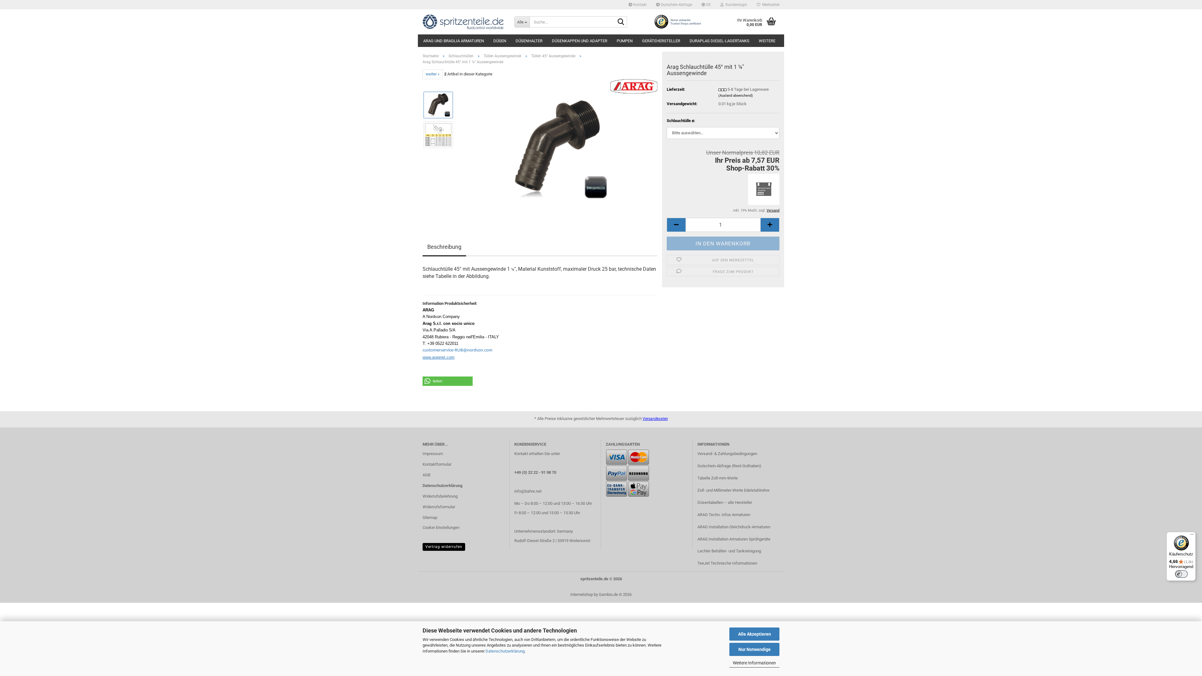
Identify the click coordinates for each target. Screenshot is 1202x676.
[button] (706, 4)
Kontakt (639, 5)
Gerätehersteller (661, 40)
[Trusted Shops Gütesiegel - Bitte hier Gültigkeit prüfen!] (677, 21)
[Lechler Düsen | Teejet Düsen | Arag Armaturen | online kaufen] (464, 21)
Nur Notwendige (754, 649)
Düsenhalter (529, 40)
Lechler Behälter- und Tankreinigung (729, 551)
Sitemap (430, 517)
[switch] (1181, 574)
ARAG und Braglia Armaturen (453, 40)
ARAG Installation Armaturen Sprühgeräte (733, 539)
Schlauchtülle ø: (681, 120)
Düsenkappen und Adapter (579, 40)
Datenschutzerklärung (505, 651)
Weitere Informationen (754, 662)
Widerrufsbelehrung (440, 496)
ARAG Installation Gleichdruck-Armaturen (733, 527)
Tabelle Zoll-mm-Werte (717, 478)
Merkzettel (769, 5)
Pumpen (625, 40)
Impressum (433, 453)
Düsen (499, 40)
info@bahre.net (528, 491)
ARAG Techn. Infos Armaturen (723, 514)
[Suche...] (621, 22)
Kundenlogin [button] (735, 5)
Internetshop (581, 594)
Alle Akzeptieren (754, 634)
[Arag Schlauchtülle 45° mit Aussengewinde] (558, 149)
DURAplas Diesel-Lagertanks (719, 40)
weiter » (432, 74)
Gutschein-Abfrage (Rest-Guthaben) (729, 465)
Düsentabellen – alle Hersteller (724, 502)
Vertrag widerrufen (443, 547)
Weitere (767, 40)
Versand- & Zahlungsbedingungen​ (727, 453)
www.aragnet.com (439, 357)
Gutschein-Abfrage (676, 5)
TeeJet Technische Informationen (727, 563)
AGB (426, 475)
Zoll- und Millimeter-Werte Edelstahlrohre (733, 490)
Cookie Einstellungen (441, 527)
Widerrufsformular (439, 506)
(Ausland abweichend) (735, 96)
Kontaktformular (437, 464)
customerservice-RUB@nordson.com (457, 350)
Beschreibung (444, 246)
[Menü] (1192, 536)
